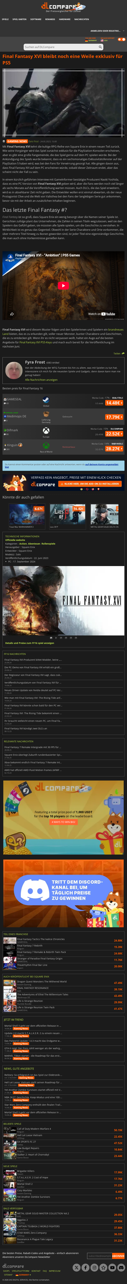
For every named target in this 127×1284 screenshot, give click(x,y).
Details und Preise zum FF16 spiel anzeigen (29, 643)
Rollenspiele (48, 543)
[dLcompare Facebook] (85, 1268)
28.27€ (113, 448)
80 (7, 434)
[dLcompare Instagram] (93, 1268)
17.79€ (113, 417)
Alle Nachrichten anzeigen (41, 380)
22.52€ (113, 434)
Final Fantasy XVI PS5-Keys (36, 342)
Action (23, 543)
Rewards (50, 19)
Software (35, 19)
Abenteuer (34, 543)
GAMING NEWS (17, 141)
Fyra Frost (34, 141)
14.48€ (113, 403)
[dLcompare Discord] (120, 1268)
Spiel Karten (19, 19)
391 (8, 449)
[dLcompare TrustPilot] (102, 1268)
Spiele (5, 19)
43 (7, 403)
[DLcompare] (13, 1266)
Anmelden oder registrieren (107, 30)
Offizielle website (15, 540)
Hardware (64, 19)
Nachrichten (81, 19)
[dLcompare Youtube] (111, 1268)
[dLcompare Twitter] (76, 1268)
